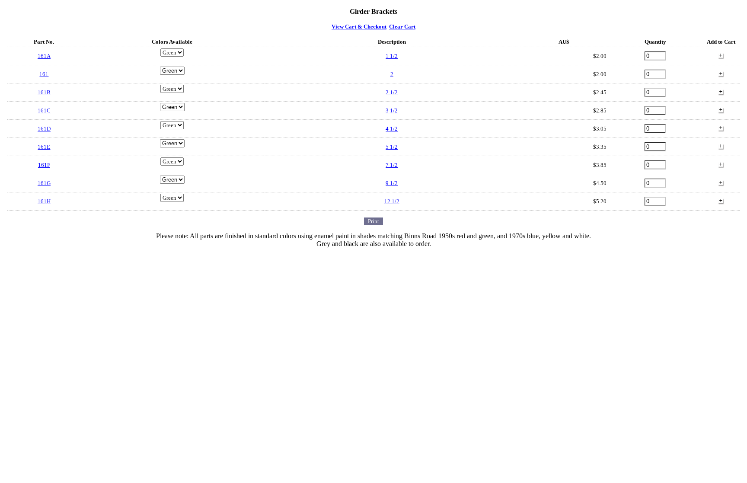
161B (44, 92)
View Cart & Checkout (359, 26)
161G (44, 183)
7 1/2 (392, 165)
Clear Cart (402, 26)
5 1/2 (392, 147)
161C (44, 110)
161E (44, 147)
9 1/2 (392, 183)
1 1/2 (392, 56)
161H (44, 201)
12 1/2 (391, 201)
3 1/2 (392, 110)
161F (44, 165)
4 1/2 (392, 128)
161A (44, 56)
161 (43, 74)
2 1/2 (392, 92)
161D (44, 128)
